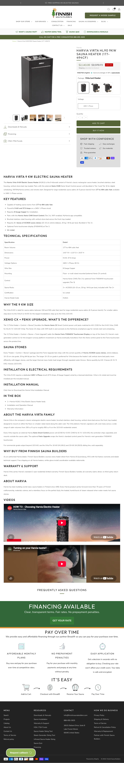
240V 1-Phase (88, 106)
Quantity (80, 114)
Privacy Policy (99, 715)
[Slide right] (64, 118)
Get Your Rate (62, 620)
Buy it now (98, 130)
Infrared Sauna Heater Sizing (44, 739)
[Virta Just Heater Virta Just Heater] (83, 87)
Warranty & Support (41, 723)
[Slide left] (10, 118)
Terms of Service (10, 735)
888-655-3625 (69, 720)
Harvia (79, 47)
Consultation (57, 21)
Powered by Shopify (92, 759)
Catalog (6, 723)
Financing (71, 21)
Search (6, 715)
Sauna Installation (40, 719)
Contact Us (57, 25)
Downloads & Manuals (42, 715)
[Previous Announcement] (20, 2)
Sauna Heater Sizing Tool (43, 731)
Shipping (82, 68)
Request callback (19, 753)
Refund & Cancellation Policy (105, 727)
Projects (7, 719)
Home (14, 41)
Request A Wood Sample (103, 15)
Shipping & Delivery (101, 719)
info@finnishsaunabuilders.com (75, 715)
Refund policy (9, 739)
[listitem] (62, 3)
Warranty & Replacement (103, 731)
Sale (70, 25)
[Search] (108, 9)
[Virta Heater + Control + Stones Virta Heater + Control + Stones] (95, 87)
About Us (7, 727)
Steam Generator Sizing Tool (44, 735)
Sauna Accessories (87, 21)
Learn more (116, 73)
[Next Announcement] (103, 2)
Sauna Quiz (38, 743)
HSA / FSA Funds (40, 727)
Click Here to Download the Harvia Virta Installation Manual (26, 390)
